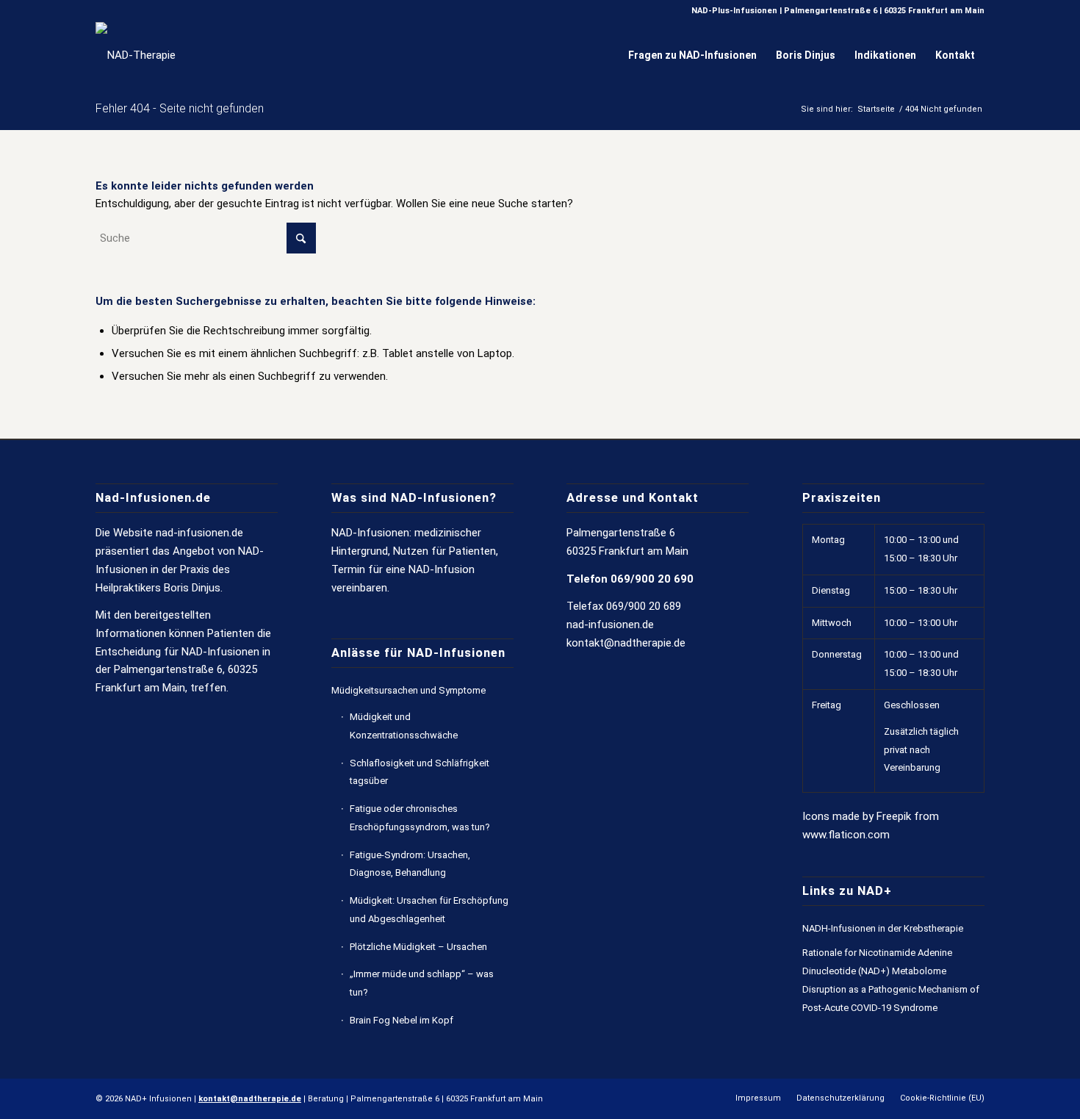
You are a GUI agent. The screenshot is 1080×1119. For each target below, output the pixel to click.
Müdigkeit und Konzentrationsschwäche (404, 726)
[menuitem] (692, 55)
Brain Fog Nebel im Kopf (401, 1020)
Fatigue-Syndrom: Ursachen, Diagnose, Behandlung (410, 864)
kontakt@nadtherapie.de (625, 643)
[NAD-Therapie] (136, 55)
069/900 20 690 (652, 579)
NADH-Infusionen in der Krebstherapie (882, 928)
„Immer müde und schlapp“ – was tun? (422, 983)
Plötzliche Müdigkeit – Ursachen (418, 946)
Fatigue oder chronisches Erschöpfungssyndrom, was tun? (420, 817)
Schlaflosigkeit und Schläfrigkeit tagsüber (419, 772)
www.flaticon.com (846, 834)
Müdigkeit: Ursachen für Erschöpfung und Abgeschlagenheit (429, 909)
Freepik (893, 816)
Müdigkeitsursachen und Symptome (408, 690)
